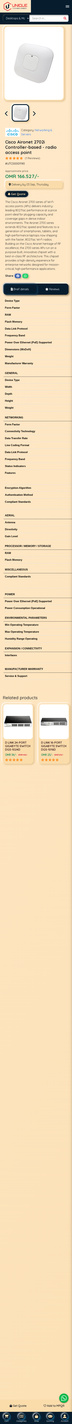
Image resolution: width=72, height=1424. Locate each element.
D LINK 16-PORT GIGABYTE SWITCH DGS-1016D (17, 746)
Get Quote (18, 194)
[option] (18, 733)
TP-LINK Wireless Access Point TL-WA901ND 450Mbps (52, 748)
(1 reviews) (32, 158)
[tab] (19, 289)
